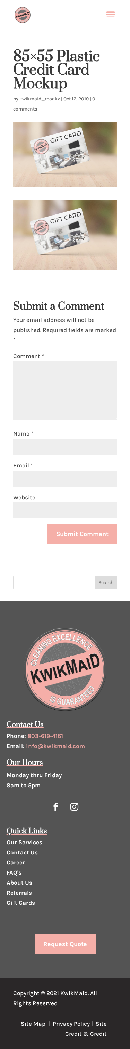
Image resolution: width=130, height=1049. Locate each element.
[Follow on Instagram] (75, 807)
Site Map (33, 1023)
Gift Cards (21, 902)
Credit (73, 1033)
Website (24, 497)
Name (23, 433)
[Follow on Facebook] (56, 807)
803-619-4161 (45, 735)
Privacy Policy (71, 1023)
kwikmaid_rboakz (39, 99)
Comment (28, 355)
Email (23, 465)
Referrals (19, 892)
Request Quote (65, 944)
